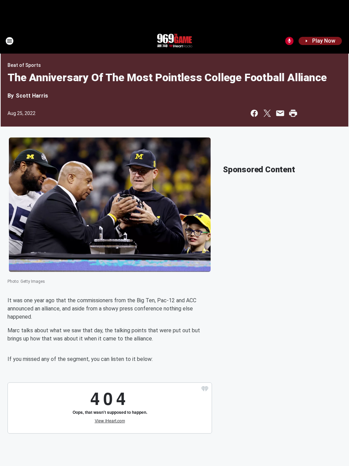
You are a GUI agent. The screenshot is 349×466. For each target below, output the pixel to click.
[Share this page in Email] (280, 113)
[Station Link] (174, 41)
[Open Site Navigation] (9, 41)
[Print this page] (293, 113)
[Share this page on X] (267, 113)
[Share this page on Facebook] (254, 113)
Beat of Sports (24, 65)
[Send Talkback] (289, 41)
